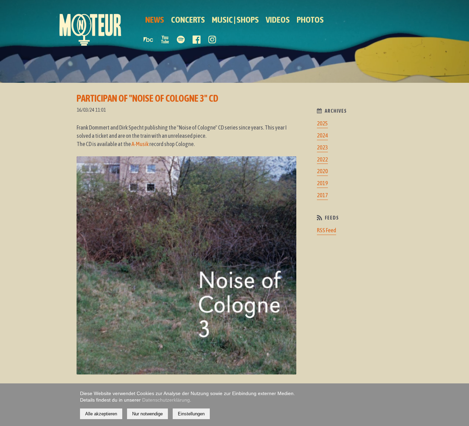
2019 (322, 183)
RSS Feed (326, 230)
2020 (322, 171)
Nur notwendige (147, 413)
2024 (322, 135)
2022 (322, 159)
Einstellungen (191, 413)
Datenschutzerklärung (166, 400)
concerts (188, 19)
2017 (322, 195)
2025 (322, 123)
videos (278, 19)
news (154, 19)
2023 (322, 147)
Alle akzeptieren (101, 413)
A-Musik (140, 144)
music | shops (235, 19)
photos (310, 19)
